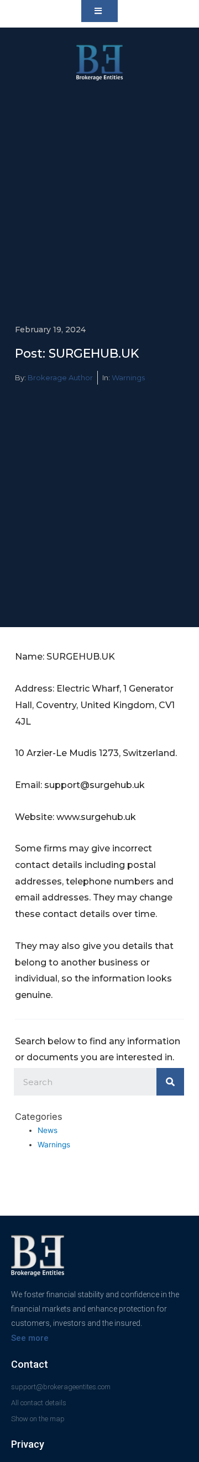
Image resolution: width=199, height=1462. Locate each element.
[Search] (170, 1082)
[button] (99, 11)
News (47, 1130)
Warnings (128, 377)
